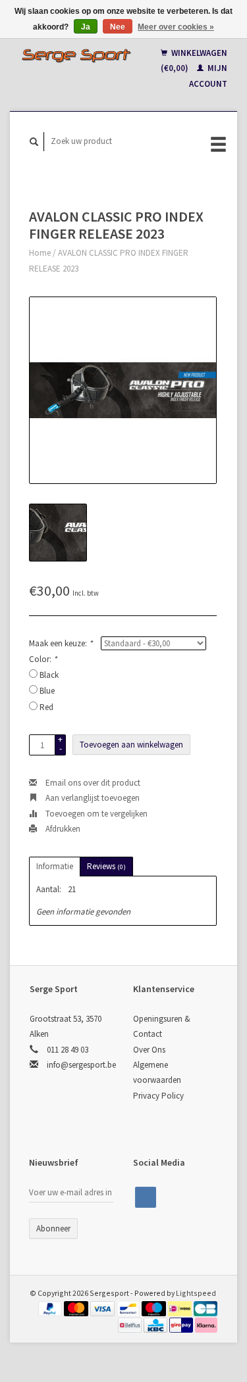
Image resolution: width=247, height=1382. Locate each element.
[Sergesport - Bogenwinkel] (76, 55)
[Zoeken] (34, 141)
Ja (85, 27)
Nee (117, 27)
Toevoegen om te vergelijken (95, 813)
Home (40, 252)
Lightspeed (196, 1293)
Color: (43, 659)
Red (46, 707)
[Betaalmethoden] (51, 1308)
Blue (47, 690)
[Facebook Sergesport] (145, 1197)
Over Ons (149, 1049)
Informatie (54, 866)
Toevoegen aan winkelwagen (131, 744)
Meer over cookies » (176, 27)
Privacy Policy (158, 1095)
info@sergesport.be (81, 1064)
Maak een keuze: (60, 643)
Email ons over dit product (91, 782)
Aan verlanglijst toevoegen (91, 797)
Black (49, 674)
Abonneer (53, 1228)
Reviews (106, 866)
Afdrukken (61, 828)
